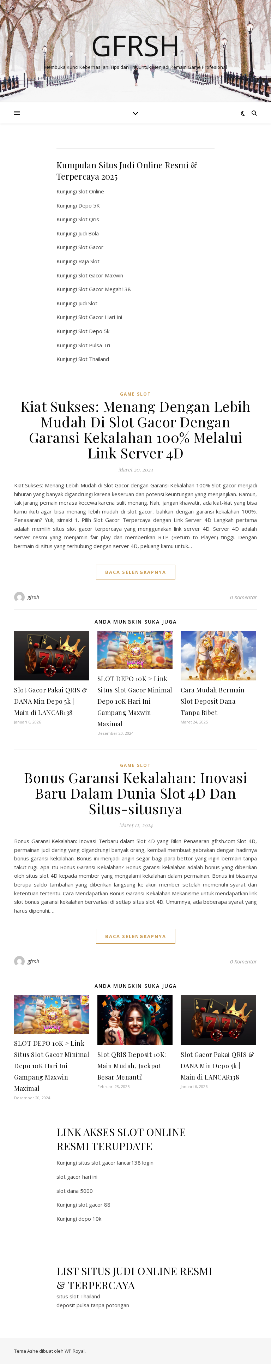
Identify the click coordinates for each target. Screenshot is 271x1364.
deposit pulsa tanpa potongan (92, 1305)
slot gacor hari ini (76, 1176)
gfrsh (34, 597)
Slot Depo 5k (93, 331)
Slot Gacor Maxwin (100, 275)
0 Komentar (243, 597)
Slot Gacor (90, 247)
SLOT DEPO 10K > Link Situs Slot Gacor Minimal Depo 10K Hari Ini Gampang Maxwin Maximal (135, 701)
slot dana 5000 (74, 1190)
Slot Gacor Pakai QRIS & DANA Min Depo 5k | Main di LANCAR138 (51, 701)
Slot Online (91, 191)
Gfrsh (135, 45)
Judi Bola (88, 233)
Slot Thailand (93, 358)
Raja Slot (89, 261)
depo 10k (89, 1218)
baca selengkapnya (135, 572)
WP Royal (75, 1351)
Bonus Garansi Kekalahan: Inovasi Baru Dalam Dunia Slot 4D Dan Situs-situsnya (135, 793)
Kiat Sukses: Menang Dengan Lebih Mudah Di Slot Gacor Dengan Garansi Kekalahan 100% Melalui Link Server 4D (135, 429)
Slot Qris (88, 219)
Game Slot (135, 394)
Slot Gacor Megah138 (104, 289)
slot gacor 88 (94, 1204)
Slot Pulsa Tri (94, 345)
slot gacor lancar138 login (122, 1162)
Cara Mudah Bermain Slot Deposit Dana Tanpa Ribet (213, 701)
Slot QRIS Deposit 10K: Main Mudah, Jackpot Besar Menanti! (131, 1065)
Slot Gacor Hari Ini (100, 316)
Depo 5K (89, 205)
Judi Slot (87, 303)
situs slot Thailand (78, 1296)
